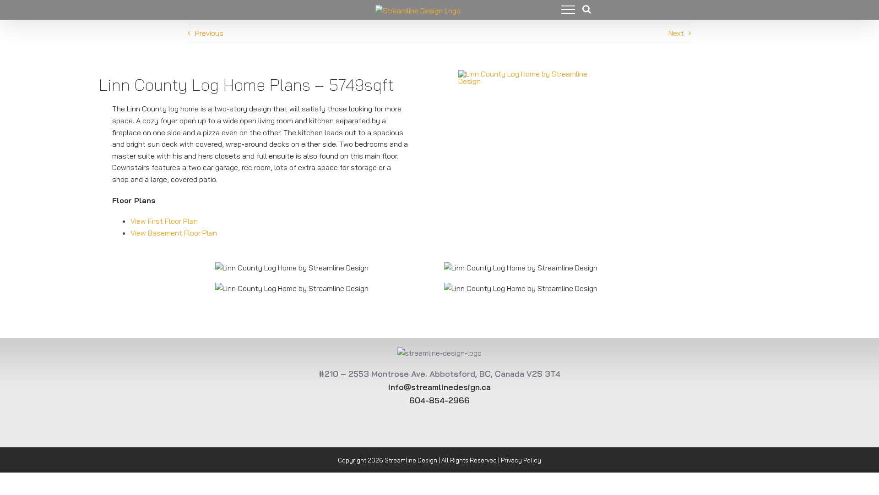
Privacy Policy (521, 460)
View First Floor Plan (164, 221)
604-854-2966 (439, 400)
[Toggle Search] (586, 9)
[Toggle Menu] (561, 10)
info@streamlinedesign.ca (439, 387)
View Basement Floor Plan (173, 232)
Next (676, 33)
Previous (209, 33)
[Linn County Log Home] (533, 72)
